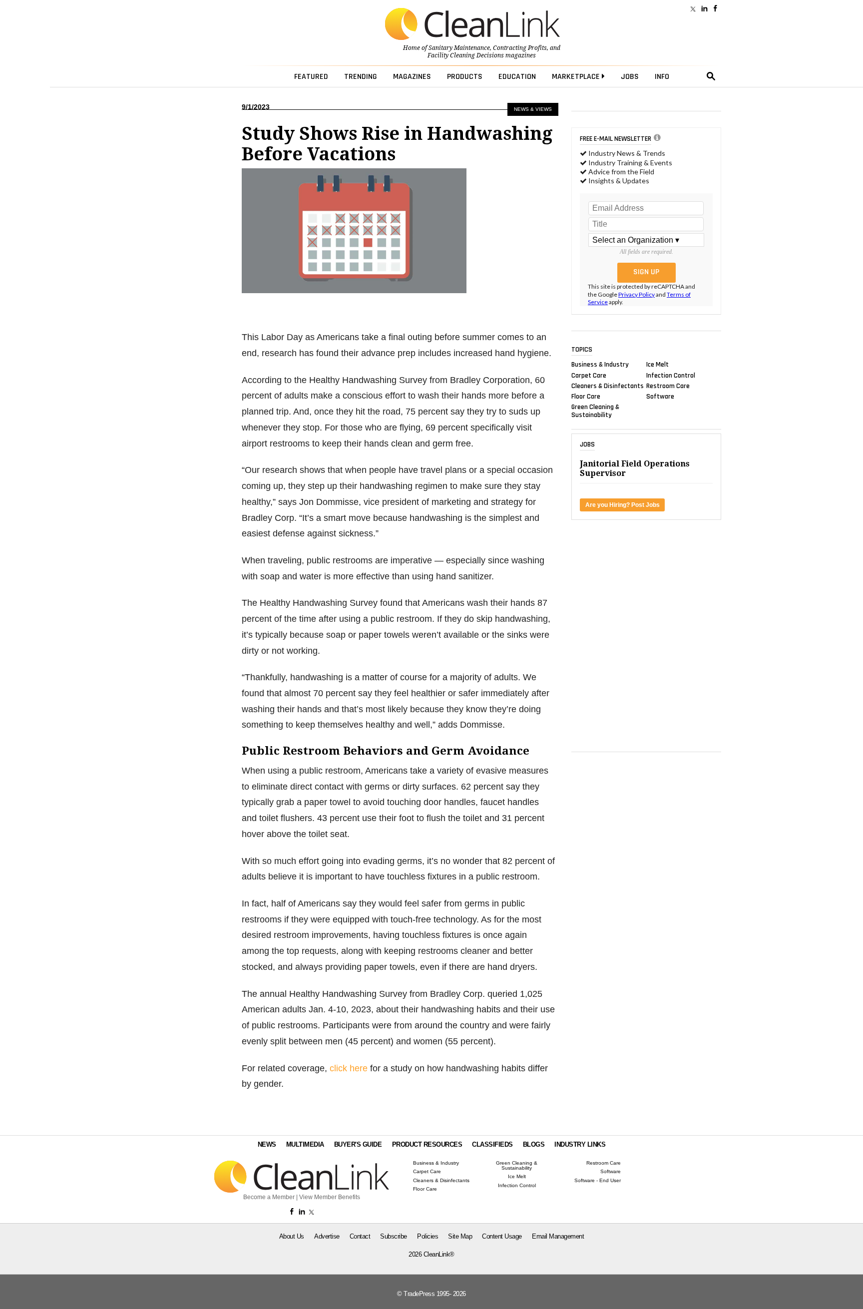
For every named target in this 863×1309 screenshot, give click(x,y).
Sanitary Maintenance (459, 47)
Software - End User (597, 1180)
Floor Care (585, 396)
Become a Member (269, 1197)
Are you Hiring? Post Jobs (622, 504)
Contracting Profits (520, 47)
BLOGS (534, 1144)
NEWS (267, 1144)
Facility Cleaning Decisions (466, 55)
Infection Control (670, 375)
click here (349, 1068)
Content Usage (502, 1236)
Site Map (460, 1236)
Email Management (558, 1236)
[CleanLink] (472, 25)
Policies (427, 1236)
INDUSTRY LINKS (579, 1144)
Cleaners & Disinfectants (607, 385)
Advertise (327, 1236)
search (711, 76)
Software (660, 396)
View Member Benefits (329, 1197)
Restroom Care (668, 385)
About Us (291, 1236)
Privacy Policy (636, 294)
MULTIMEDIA (305, 1144)
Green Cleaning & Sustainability (595, 411)
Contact (360, 1236)
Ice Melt (657, 364)
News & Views (533, 109)
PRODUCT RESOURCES (427, 1144)
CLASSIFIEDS (492, 1144)
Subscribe (393, 1236)
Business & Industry (600, 364)
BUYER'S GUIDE (358, 1144)
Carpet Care (588, 375)
